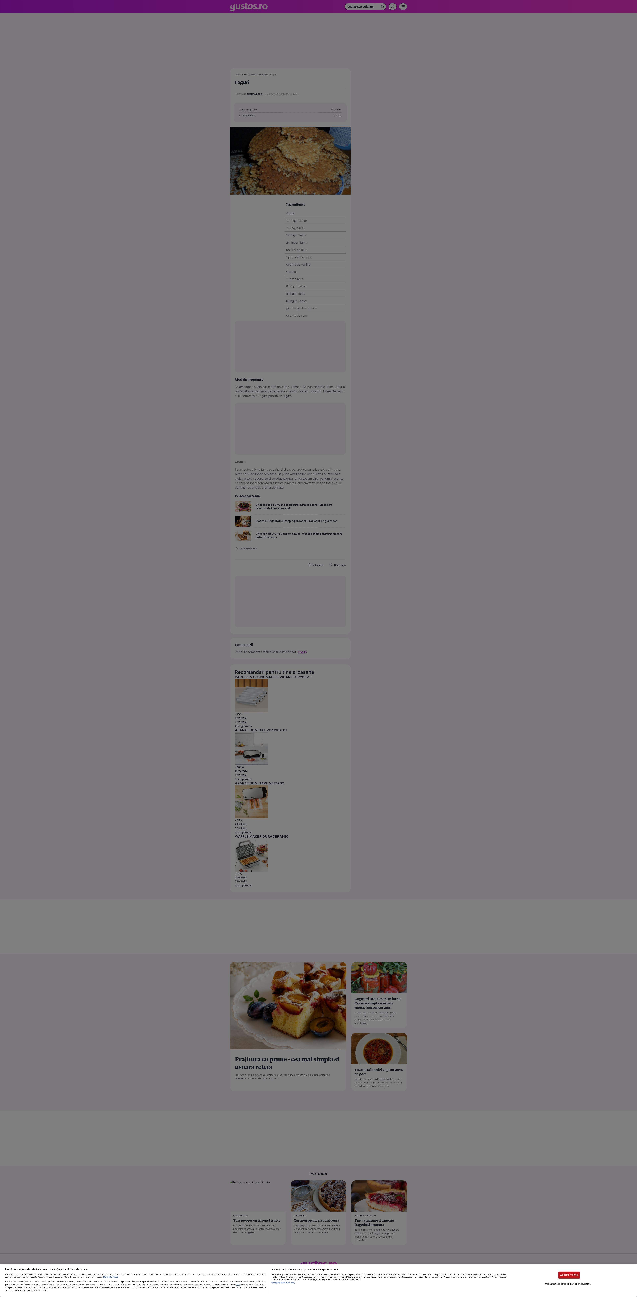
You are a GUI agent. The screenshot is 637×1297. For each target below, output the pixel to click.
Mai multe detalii (110, 1277)
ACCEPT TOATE (569, 1274)
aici (238, 1284)
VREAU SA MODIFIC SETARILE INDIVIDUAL (568, 1283)
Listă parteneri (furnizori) (283, 1282)
